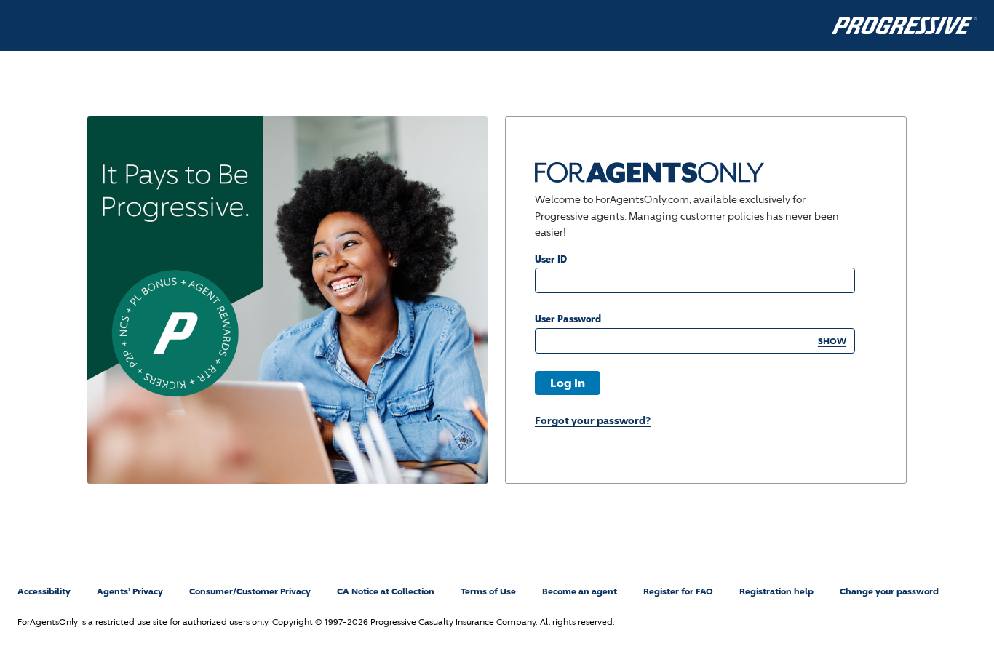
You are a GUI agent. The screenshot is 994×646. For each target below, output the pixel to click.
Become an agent (579, 591)
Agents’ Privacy (130, 591)
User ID (551, 258)
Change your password (889, 591)
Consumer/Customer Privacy (250, 591)
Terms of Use (488, 591)
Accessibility (44, 591)
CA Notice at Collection (385, 591)
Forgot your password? (593, 420)
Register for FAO (678, 591)
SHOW (832, 340)
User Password (568, 318)
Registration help (776, 591)
